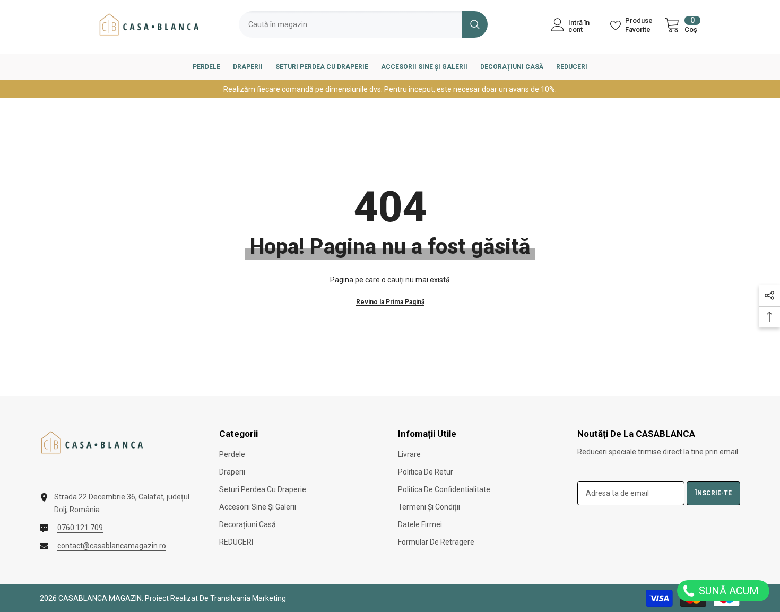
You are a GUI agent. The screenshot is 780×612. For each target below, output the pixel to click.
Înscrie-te (713, 493)
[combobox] (350, 24)
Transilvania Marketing (248, 598)
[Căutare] (363, 24)
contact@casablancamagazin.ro (111, 545)
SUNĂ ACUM (727, 590)
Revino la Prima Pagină (390, 302)
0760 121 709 (80, 527)
